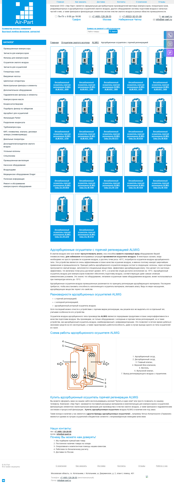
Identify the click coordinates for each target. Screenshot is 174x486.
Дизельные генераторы (14, 139)
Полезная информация (14, 179)
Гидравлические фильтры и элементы (20, 95)
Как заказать (80, 2)
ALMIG (95, 42)
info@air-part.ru (64, 434)
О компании (141, 2)
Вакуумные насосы (12, 76)
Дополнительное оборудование (18, 90)
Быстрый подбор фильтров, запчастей (21, 31)
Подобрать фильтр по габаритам (18, 109)
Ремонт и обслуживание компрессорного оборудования (17, 184)
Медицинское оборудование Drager (19, 174)
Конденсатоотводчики (13, 104)
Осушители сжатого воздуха (16, 62)
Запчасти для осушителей (15, 67)
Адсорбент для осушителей (16, 113)
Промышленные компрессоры (17, 49)
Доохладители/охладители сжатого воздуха (19, 145)
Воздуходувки (10, 170)
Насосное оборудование (15, 165)
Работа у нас (162, 466)
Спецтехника (9, 156)
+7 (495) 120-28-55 (63, 432)
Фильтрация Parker (12, 118)
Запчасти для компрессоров (16, 53)
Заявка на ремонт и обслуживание (103, 28)
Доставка (101, 2)
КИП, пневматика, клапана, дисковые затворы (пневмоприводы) (20, 133)
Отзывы (161, 2)
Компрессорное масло (14, 99)
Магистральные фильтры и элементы (20, 85)
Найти (114, 31)
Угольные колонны (12, 151)
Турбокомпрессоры (12, 127)
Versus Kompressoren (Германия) (156, 414)
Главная (60, 2)
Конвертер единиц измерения (16, 28)
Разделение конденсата (14, 122)
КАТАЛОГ (8, 42)
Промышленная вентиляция (16, 160)
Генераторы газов (11, 72)
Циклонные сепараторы (14, 81)
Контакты (121, 2)
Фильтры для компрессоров (16, 58)
